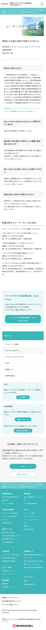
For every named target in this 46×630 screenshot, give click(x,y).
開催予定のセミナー (8, 571)
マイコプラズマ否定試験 (9, 513)
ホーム (4, 10)
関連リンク (10, 369)
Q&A (7, 363)
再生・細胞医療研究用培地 (10, 497)
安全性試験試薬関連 (8, 558)
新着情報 (5, 580)
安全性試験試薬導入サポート (11, 536)
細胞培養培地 (7, 493)
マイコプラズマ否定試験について (12, 555)
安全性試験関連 (8, 509)
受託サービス (7, 529)
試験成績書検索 (22, 431)
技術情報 (5, 551)
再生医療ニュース (7, 587)
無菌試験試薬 (6, 523)
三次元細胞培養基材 (30, 503)
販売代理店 (10, 376)
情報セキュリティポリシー (10, 597)
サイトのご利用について (10, 604)
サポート (11, 10)
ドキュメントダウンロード (15, 357)
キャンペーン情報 (12, 344)
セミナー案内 (7, 567)
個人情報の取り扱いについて (12, 601)
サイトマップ (28, 577)
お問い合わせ (22, 419)
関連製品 (27, 493)
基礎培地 (5, 500)
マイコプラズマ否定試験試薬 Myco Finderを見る (23, 319)
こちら (20, 229)
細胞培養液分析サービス (10, 539)
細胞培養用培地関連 (8, 561)
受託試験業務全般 (8, 542)
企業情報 (27, 551)
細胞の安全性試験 (8, 532)
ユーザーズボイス (21, 10)
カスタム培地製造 (7, 503)
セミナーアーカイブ (8, 574)
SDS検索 (21, 397)
